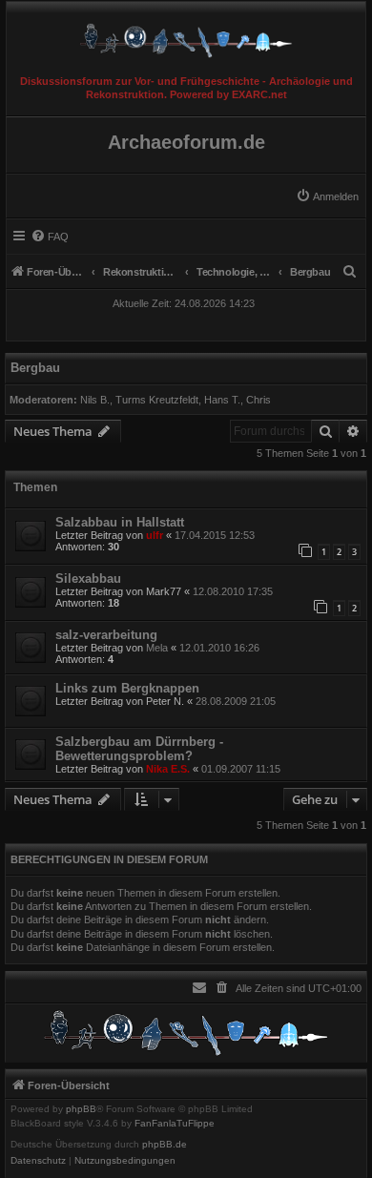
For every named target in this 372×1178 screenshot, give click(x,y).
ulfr (154, 535)
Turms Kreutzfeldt (156, 399)
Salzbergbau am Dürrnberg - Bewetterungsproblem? (139, 748)
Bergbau (35, 368)
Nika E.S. (168, 769)
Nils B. (95, 399)
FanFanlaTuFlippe (174, 1123)
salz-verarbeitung (106, 635)
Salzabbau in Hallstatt (119, 522)
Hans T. (222, 399)
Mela (157, 647)
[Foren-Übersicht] (186, 35)
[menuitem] (327, 196)
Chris (258, 399)
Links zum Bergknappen (127, 688)
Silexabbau (88, 578)
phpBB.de (164, 1144)
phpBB (81, 1109)
